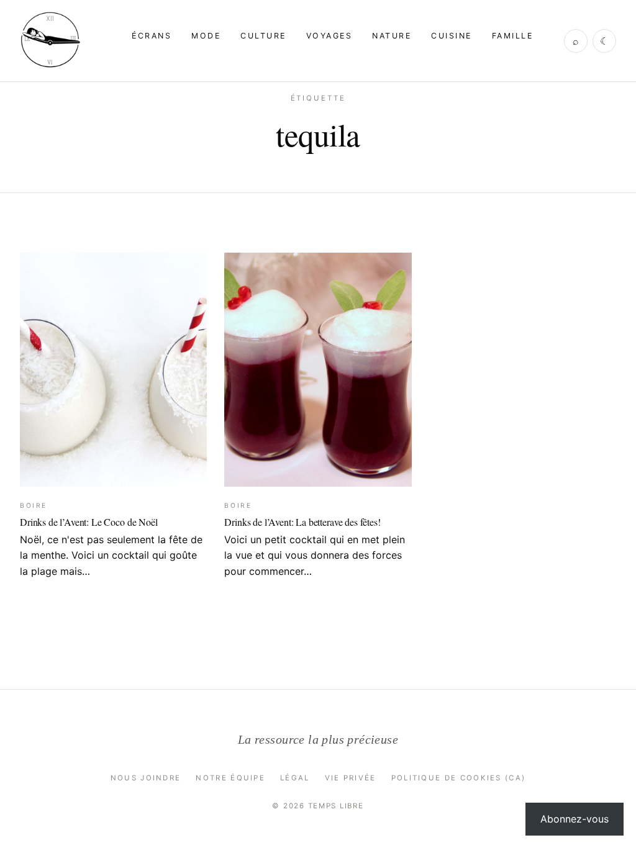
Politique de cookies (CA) (458, 778)
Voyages (329, 35)
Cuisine (451, 35)
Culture (263, 35)
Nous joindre (146, 778)
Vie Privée (350, 778)
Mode (205, 35)
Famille (512, 35)
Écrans (151, 35)
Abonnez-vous (574, 819)
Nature (391, 35)
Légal (295, 778)
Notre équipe (230, 778)
